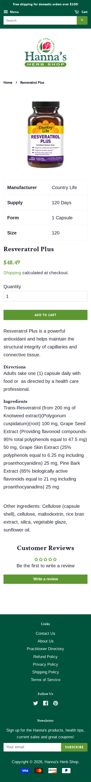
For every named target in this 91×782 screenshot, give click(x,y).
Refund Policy (45, 657)
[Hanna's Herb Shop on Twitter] (35, 704)
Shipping (12, 272)
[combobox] (40, 20)
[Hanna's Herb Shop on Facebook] (45, 704)
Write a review (45, 579)
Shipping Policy (45, 672)
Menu (14, 12)
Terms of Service (45, 680)
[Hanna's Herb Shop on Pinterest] (55, 704)
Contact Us (45, 633)
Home (8, 82)
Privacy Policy (45, 664)
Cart (84, 12)
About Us (46, 641)
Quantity (12, 286)
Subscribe (74, 747)
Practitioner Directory (45, 649)
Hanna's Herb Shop (61, 762)
